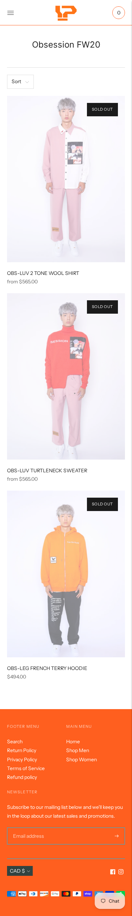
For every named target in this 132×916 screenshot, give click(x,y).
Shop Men (77, 750)
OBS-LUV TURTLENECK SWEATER (47, 470)
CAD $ (17, 871)
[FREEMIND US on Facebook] (112, 872)
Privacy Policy (22, 759)
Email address (27, 827)
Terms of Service (26, 768)
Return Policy (21, 750)
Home (73, 741)
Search (15, 741)
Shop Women (81, 759)
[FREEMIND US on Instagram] (121, 872)
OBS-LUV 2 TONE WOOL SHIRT (43, 273)
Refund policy (22, 777)
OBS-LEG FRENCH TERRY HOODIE (47, 668)
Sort (16, 81)
